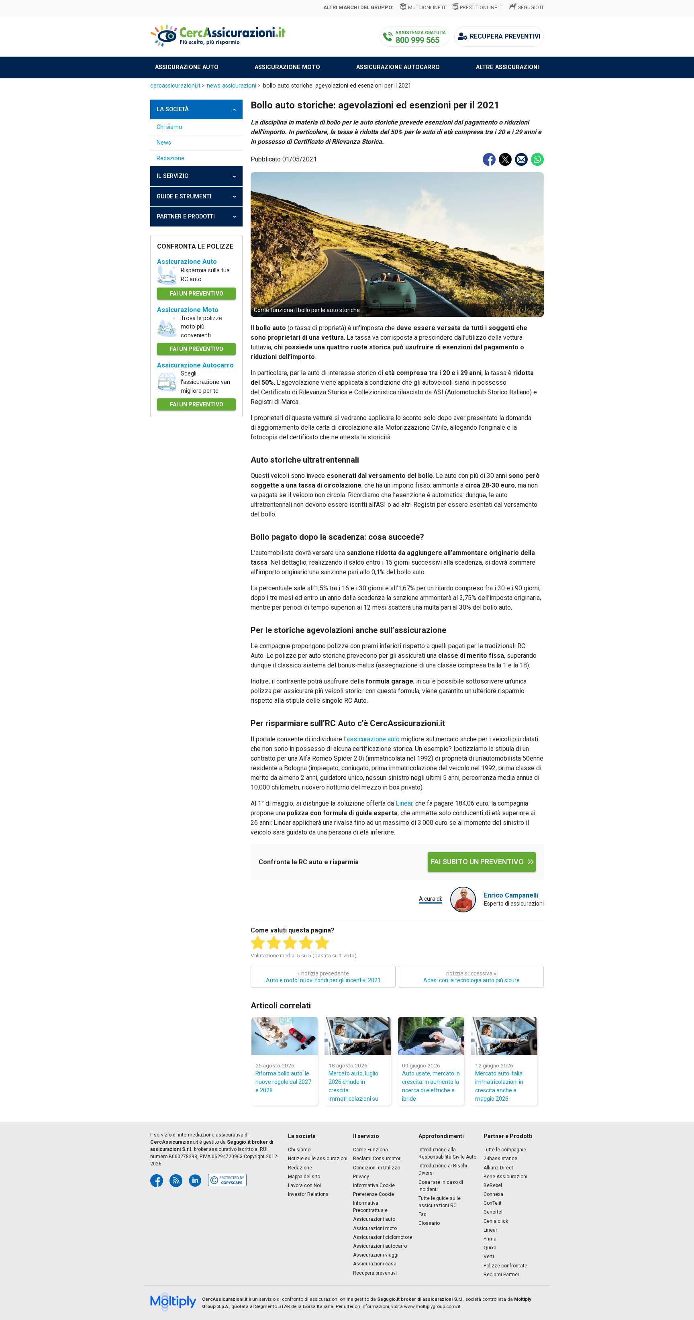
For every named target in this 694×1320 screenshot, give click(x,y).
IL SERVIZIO (172, 176)
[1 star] (258, 943)
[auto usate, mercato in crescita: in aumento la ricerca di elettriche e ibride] (431, 1036)
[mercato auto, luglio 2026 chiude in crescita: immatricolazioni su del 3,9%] (358, 1036)
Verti (489, 1256)
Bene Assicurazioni (505, 1176)
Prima (490, 1239)
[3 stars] (290, 943)
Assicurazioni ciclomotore (382, 1237)
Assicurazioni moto (375, 1228)
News (164, 142)
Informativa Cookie (374, 1185)
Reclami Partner (501, 1274)
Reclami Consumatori (377, 1158)
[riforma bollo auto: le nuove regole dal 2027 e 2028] (284, 1036)
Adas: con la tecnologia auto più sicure (471, 976)
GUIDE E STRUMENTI (184, 196)
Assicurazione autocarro (398, 67)
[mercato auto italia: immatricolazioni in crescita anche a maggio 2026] (504, 1036)
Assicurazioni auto (374, 1219)
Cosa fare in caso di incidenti (440, 1185)
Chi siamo (169, 127)
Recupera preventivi (375, 1273)
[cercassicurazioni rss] (175, 1180)
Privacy (361, 1176)
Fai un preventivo (196, 293)
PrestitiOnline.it (481, 7)
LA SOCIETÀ (173, 109)
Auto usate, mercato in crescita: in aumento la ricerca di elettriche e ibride (431, 1086)
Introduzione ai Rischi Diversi (442, 1169)
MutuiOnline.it (426, 7)
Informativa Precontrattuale (370, 1206)
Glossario (429, 1223)
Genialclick (496, 1221)
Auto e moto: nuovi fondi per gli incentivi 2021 (323, 976)
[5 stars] (322, 943)
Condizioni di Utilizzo (376, 1168)
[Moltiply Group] (176, 1302)
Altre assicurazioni (507, 67)
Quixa (490, 1248)
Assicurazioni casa (374, 1264)
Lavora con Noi (304, 1185)
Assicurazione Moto (187, 310)
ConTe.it (493, 1203)
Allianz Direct (498, 1168)
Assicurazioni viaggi (375, 1255)
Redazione (170, 158)
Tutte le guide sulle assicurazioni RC (439, 1202)
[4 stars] (306, 943)
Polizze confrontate (505, 1266)
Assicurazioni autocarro (380, 1246)
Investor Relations (308, 1194)
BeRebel (493, 1185)
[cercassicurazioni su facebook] (156, 1180)
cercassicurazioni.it (175, 85)
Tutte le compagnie (505, 1150)
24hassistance (500, 1158)
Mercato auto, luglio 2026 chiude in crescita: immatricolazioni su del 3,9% (353, 1086)
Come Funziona (370, 1150)
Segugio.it (531, 7)
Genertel (493, 1212)
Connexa (493, 1194)
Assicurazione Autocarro (195, 365)
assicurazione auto (373, 739)
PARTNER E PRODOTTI (186, 216)
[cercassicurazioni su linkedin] (195, 1180)
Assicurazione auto (186, 67)
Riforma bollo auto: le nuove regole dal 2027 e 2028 (283, 1082)
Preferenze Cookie (373, 1194)
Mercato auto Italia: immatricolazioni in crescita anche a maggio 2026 (499, 1086)
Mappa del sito (304, 1176)
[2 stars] (274, 943)
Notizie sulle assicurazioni (317, 1158)
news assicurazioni (231, 85)
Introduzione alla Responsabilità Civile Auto (447, 1153)
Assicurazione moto (287, 67)
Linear (404, 803)
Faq (422, 1214)
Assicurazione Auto (187, 261)
